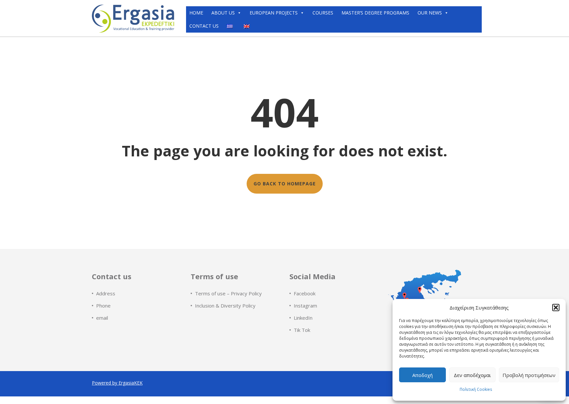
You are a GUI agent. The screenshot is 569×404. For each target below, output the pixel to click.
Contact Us (204, 26)
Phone (103, 305)
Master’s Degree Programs (375, 13)
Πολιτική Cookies (476, 389)
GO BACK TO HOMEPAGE (285, 183)
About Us (223, 13)
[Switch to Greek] (231, 26)
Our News (430, 13)
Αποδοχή (422, 375)
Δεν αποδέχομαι (472, 375)
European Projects (274, 13)
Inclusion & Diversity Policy (225, 305)
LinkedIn (303, 317)
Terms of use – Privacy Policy (228, 293)
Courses (322, 13)
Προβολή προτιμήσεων (528, 375)
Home (196, 13)
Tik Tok (302, 330)
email (102, 317)
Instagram (305, 305)
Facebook (304, 293)
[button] (556, 307)
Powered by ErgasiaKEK (117, 383)
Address (105, 293)
